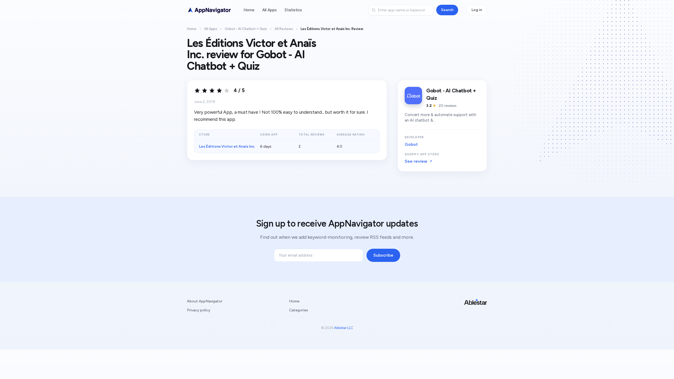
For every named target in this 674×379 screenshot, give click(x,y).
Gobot (411, 144)
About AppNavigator (204, 301)
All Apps (269, 10)
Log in (477, 10)
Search (447, 10)
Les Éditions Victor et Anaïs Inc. (227, 146)
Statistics (293, 10)
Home (249, 10)
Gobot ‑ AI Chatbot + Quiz (246, 29)
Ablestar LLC (343, 328)
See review (416, 161)
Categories (298, 310)
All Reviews (284, 29)
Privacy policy (198, 310)
